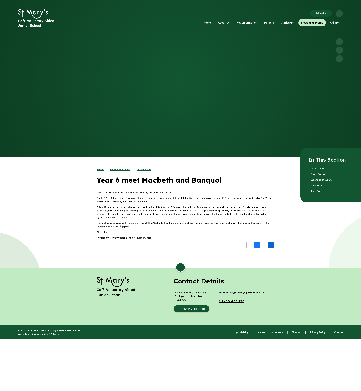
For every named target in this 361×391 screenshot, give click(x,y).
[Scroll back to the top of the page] (180, 267)
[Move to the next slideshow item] (339, 50)
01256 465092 (231, 300)
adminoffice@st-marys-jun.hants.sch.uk (241, 292)
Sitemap (296, 332)
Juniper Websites (50, 334)
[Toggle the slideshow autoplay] (339, 58)
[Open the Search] (339, 13)
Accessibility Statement (270, 332)
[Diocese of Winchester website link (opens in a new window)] (180, 349)
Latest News (144, 169)
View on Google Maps (193, 308)
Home (100, 169)
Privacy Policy (317, 332)
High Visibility (241, 332)
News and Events (120, 169)
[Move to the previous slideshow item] (339, 41)
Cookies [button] (338, 332)
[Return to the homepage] (33, 14)
